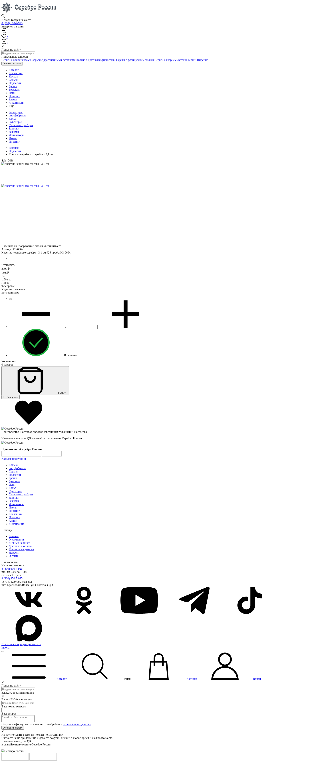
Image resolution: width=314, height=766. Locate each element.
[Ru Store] (52, 455)
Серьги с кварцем (165, 59)
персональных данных (77, 724)
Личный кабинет (19, 542)
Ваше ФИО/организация (16, 699)
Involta (5, 647)
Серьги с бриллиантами (16, 59)
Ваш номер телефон (13, 706)
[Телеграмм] (194, 613)
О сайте (13, 555)
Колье (12, 118)
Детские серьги (186, 59)
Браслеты (14, 481)
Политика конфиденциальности (21, 644)
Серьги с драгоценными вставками (54, 59)
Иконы (13, 138)
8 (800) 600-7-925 (12, 23)
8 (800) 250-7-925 (12, 578)
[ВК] (29, 613)
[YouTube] (139, 613)
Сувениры (15, 121)
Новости (14, 552)
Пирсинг (202, 59)
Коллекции (16, 514)
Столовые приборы (21, 125)
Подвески (15, 151)
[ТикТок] (249, 613)
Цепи (12, 484)
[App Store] (32, 455)
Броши (13, 478)
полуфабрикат (17, 115)
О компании (16, 539)
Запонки (14, 128)
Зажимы (14, 131)
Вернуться (12, 397)
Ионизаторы (16, 135)
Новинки (14, 517)
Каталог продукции (13, 458)
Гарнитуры (16, 112)
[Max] (28, 641)
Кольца (13, 464)
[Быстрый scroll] (2, 651)
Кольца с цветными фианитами (95, 59)
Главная (14, 147)
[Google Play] (11, 455)
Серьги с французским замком (135, 59)
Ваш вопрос (8, 713)
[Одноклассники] (84, 613)
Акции (13, 520)
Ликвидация (16, 523)
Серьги (13, 471)
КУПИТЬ (62, 393)
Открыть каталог (12, 63)
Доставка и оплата (20, 546)
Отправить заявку (13, 727)
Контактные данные (21, 549)
